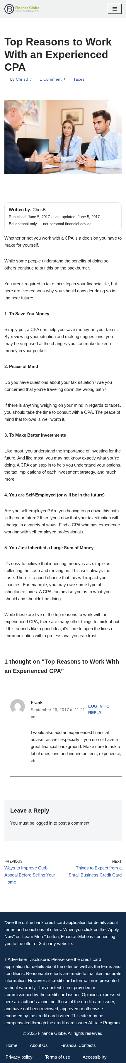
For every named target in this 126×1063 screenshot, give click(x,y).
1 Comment (51, 79)
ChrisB (22, 79)
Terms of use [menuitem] (57, 1056)
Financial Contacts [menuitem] (78, 1045)
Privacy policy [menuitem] (19, 1056)
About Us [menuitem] (39, 1045)
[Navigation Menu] (115, 9)
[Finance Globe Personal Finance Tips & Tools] (22, 9)
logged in (43, 822)
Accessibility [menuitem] (95, 1056)
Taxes (78, 79)
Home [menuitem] (11, 1045)
